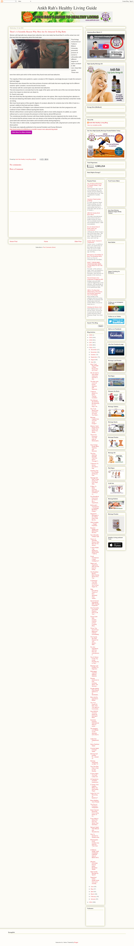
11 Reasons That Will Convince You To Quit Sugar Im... (94, 583)
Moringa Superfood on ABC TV (94, 762)
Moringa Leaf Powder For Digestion (94, 667)
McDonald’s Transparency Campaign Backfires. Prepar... (94, 508)
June (92, 886)
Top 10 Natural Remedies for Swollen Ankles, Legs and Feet (94, 185)
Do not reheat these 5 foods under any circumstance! (93, 228)
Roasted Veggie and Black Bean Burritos (94, 530)
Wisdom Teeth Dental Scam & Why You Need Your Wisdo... (94, 429)
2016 (91, 345)
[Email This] (40, 159)
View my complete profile (94, 125)
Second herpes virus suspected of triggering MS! (95, 278)
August (93, 359)
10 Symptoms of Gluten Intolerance (94, 780)
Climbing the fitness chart (94, 307)
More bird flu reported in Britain (94, 698)
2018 (91, 340)
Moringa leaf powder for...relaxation (94, 756)
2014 (91, 902)
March (93, 894)
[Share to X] (44, 159)
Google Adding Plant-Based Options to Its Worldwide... (94, 691)
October (93, 354)
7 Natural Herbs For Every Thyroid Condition (94, 394)
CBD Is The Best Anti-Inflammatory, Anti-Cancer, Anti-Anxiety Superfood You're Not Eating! (94, 292)
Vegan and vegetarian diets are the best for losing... (94, 566)
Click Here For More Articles (21, 132)
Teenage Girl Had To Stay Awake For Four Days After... (94, 481)
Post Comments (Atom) (49, 247)
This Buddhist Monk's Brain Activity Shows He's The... (94, 575)
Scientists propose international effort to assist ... (94, 723)
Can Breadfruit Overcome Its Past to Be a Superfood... (94, 499)
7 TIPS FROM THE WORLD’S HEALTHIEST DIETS (94, 550)
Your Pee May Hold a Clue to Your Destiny (94, 769)
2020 (91, 335)
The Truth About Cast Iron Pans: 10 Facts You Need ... (94, 412)
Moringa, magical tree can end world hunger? (94, 420)
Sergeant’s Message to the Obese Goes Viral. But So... (94, 517)
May (92, 889)
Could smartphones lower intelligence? (94, 559)
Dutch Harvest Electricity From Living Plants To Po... (94, 813)
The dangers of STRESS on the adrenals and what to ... (94, 732)
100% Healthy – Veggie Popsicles (94, 524)
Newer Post (13, 241)
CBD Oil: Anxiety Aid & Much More (93, 213)
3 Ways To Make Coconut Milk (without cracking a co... (94, 490)
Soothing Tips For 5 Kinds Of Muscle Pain (94, 473)
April (92, 891)
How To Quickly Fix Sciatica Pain (94, 835)
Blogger (76, 942)
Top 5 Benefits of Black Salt (94, 535)
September (94, 357)
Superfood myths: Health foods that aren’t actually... (94, 880)
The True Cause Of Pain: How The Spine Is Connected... (94, 706)
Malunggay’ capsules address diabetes (93, 674)
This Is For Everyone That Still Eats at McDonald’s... (94, 438)
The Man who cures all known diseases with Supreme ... (94, 385)
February (93, 896)
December (94, 349)
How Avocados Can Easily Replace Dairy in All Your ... (94, 611)
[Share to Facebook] (46, 159)
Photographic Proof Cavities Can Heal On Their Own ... (94, 843)
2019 (91, 337)
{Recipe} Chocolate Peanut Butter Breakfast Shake (94, 865)
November (94, 352)
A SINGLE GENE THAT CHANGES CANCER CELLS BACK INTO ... (94, 854)
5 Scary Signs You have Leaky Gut (94, 775)
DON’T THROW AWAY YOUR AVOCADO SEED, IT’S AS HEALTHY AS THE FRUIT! (94, 265)
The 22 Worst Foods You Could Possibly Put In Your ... (94, 660)
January (93, 899)
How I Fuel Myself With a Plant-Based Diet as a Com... (94, 367)
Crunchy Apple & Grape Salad (94, 750)
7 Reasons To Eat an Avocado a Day (94, 466)
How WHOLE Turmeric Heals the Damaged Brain (94, 714)
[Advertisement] (45, 224)
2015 (91, 347)
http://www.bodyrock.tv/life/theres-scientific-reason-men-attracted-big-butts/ (34, 129)
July (92, 362)
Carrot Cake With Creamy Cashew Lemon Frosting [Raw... (93, 621)
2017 (91, 342)
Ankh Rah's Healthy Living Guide (67, 8)
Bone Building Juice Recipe (94, 801)
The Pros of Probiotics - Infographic (94, 806)
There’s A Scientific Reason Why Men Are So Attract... (94, 542)
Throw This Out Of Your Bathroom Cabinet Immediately (94, 631)
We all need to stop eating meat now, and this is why (94, 376)
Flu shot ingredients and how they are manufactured (94, 650)
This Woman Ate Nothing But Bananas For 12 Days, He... (94, 403)
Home (46, 241)
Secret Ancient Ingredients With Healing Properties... (94, 603)
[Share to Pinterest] (47, 159)
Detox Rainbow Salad (94, 744)
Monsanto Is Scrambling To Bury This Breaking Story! (95, 255)
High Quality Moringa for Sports (94, 873)
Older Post (78, 241)
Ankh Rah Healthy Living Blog (98, 122)
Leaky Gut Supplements (94, 740)
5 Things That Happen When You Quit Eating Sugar (94, 787)
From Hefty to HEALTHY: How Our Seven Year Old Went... (94, 821)
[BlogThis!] (42, 159)
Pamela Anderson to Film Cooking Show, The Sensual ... (94, 682)
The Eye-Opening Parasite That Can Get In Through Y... (94, 457)
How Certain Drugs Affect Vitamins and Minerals (94, 448)
